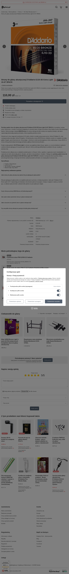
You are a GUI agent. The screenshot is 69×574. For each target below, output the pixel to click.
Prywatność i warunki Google (36, 281)
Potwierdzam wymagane (34, 301)
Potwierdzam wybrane (15, 301)
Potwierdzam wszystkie (53, 301)
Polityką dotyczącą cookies (45, 278)
